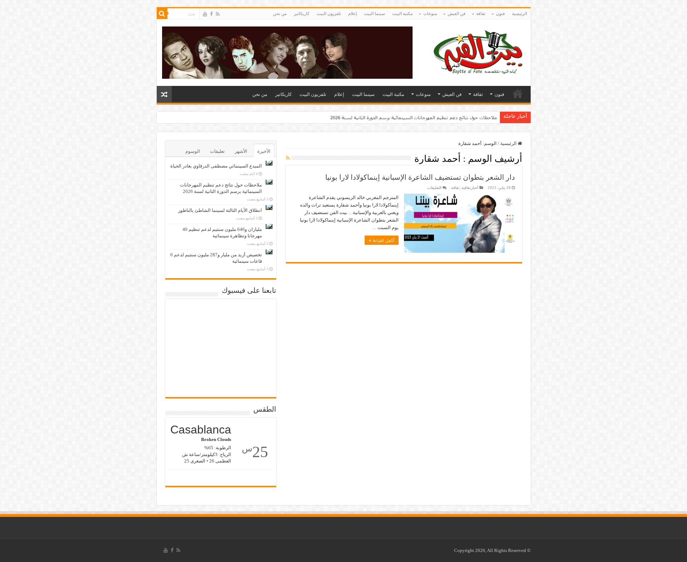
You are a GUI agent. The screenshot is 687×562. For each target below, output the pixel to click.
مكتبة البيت (402, 13)
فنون (500, 13)
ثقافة (480, 13)
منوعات (430, 13)
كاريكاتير (302, 13)
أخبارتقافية (470, 187)
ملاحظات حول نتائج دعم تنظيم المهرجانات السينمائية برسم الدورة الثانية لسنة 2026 (413, 117)
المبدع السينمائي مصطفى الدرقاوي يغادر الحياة (216, 166)
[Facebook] (211, 14)
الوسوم (192, 151)
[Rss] (217, 14)
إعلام (352, 13)
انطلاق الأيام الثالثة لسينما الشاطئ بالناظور (220, 210)
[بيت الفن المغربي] (478, 51)
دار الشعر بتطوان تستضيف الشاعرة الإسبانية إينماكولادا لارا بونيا (420, 177)
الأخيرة (264, 151)
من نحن (280, 13)
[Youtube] (205, 14)
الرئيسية (519, 13)
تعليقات (217, 151)
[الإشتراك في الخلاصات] (288, 158)
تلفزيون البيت (329, 13)
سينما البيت (374, 13)
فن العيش (457, 13)
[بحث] (162, 13)
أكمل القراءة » (381, 240)
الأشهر (241, 151)
